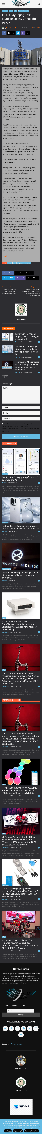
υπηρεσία (27, 263)
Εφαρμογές (5, 11)
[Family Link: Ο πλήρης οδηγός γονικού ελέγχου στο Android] (7, 337)
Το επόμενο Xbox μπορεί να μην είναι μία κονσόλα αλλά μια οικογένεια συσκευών (27, 366)
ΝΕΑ (16, 11)
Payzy (9, 263)
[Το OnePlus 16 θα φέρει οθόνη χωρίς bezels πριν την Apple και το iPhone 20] (7, 349)
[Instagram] (17, 1028)
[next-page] (6, 376)
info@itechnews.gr (16, 1044)
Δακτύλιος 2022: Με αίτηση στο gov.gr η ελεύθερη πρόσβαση (9, 291)
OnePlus (5, 352)
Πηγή (5, 256)
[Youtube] (21, 1034)
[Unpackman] (3, 28)
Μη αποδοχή (18, 1131)
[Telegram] (18, 33)
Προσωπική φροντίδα (23, 11)
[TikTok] (29, 1028)
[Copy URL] (27, 33)
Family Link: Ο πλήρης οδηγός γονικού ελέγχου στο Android (27, 336)
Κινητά (11, 11)
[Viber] (23, 33)
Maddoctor (21, 1068)
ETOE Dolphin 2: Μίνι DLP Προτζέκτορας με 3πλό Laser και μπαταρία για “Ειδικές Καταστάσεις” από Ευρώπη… (19, 625)
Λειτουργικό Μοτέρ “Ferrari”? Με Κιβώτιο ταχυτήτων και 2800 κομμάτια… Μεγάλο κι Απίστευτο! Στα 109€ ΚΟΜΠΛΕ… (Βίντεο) (20, 944)
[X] (9, 33)
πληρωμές (20, 263)
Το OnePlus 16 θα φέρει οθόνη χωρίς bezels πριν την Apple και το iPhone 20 (27, 350)
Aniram (17, 342)
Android (5, 339)
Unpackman (10, 28)
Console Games (7, 367)
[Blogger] (5, 1028)
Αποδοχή (8, 1131)
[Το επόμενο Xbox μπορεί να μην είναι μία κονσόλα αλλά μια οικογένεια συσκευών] (7, 365)
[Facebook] (4, 33)
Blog (4, 618)
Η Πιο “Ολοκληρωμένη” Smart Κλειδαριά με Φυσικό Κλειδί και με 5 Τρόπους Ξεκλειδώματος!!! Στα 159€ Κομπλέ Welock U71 (20, 892)
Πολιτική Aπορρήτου (31, 1131)
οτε (14, 263)
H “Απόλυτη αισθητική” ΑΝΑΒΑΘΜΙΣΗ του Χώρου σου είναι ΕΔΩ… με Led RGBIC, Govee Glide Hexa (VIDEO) (20, 790)
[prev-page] (3, 376)
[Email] (13, 33)
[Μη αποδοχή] (39, 1126)
